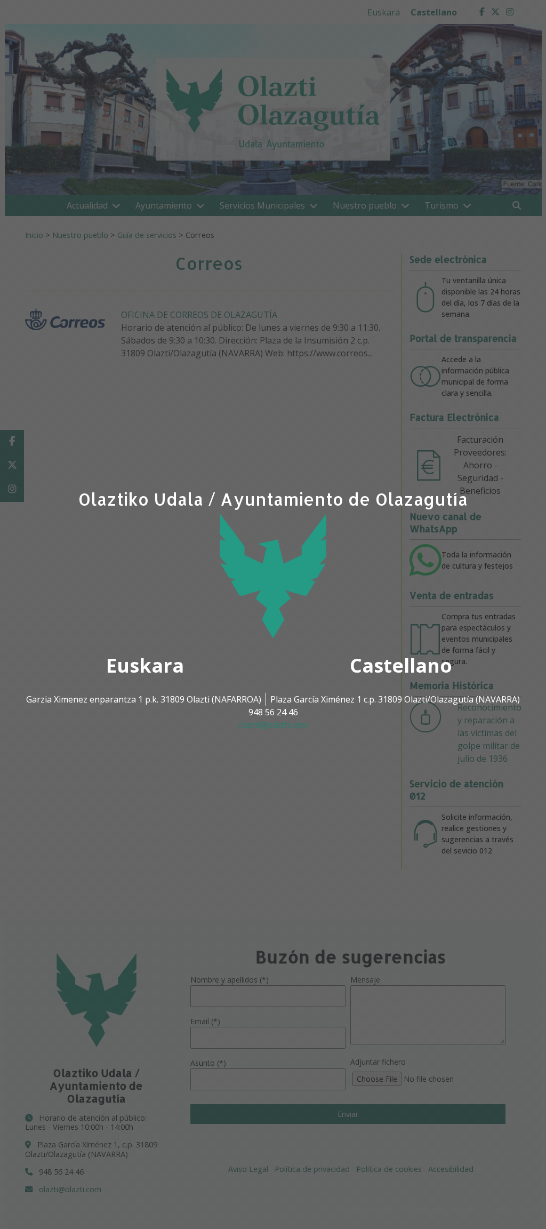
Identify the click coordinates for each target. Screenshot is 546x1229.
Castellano (401, 665)
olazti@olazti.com (273, 725)
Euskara (145, 665)
